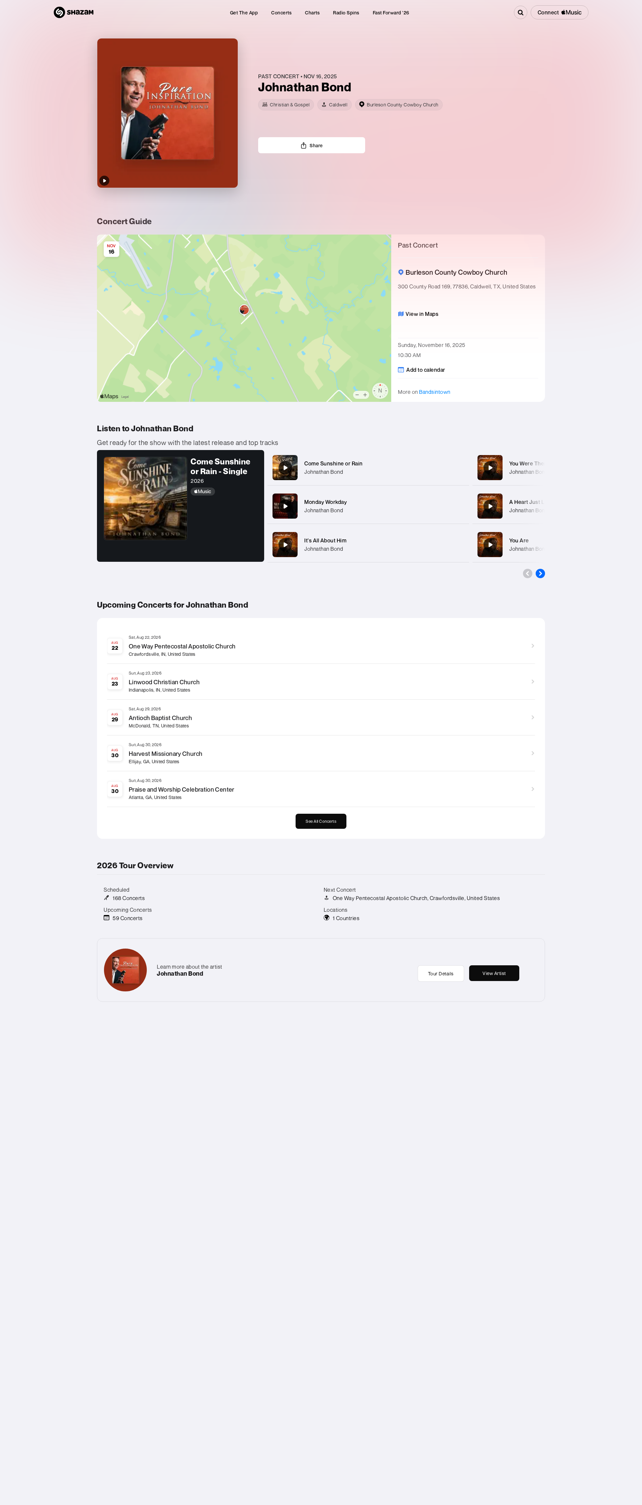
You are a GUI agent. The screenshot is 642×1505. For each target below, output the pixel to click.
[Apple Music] (224, 492)
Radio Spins (346, 12)
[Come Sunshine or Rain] (285, 467)
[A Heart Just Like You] (490, 506)
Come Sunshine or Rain (333, 463)
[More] (457, 467)
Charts (312, 12)
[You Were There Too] (490, 467)
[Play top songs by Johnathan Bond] (104, 181)
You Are (519, 540)
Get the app (244, 12)
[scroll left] (527, 573)
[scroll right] (540, 573)
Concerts (281, 12)
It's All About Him (325, 540)
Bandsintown (434, 391)
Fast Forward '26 (391, 12)
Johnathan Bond (323, 471)
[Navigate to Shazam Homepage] (74, 12)
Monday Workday (325, 502)
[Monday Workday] (285, 506)
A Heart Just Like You (535, 502)
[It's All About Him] (285, 544)
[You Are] (490, 544)
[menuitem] (244, 12)
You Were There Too (534, 463)
